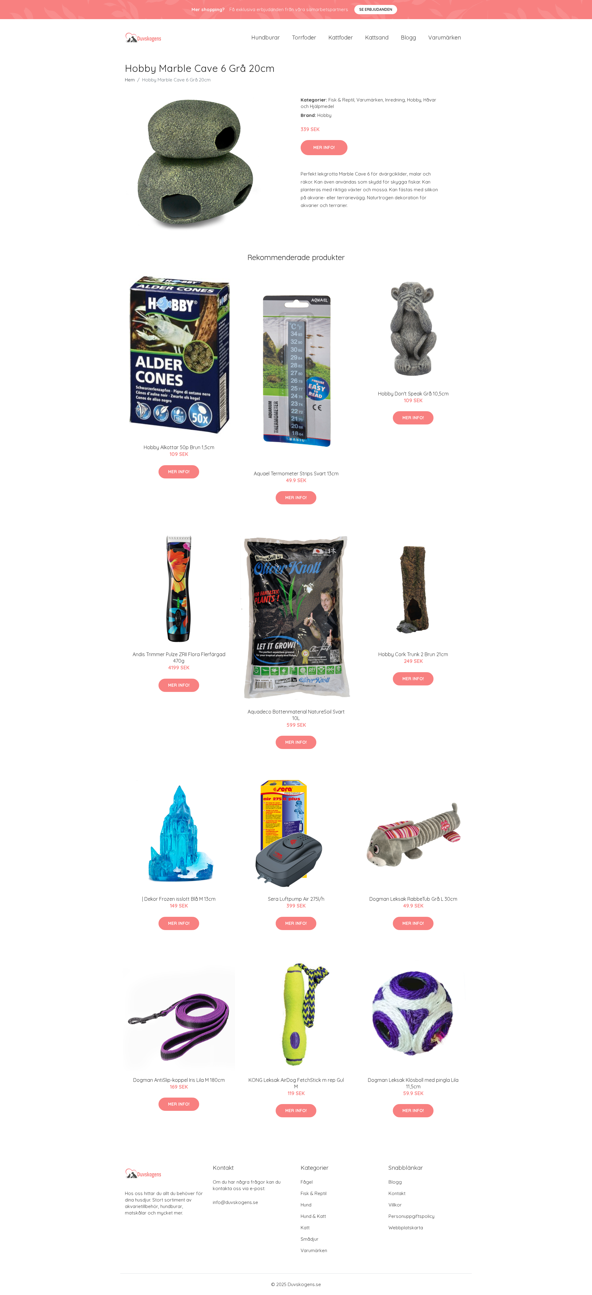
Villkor (395, 1205)
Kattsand (376, 37)
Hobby (414, 100)
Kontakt (396, 1193)
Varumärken (444, 37)
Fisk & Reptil (341, 100)
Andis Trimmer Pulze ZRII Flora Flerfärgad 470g (179, 657)
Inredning (395, 100)
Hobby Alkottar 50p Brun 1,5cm (179, 447)
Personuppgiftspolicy (411, 1216)
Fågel (307, 1182)
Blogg (408, 37)
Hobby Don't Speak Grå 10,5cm (413, 394)
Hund (306, 1205)
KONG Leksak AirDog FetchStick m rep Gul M (296, 1083)
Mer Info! (324, 147)
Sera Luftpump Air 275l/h (296, 899)
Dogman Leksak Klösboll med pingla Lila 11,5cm (413, 1083)
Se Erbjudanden (375, 9)
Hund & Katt (313, 1216)
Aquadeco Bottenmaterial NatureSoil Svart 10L (296, 715)
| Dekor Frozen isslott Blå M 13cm (179, 899)
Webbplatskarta (405, 1228)
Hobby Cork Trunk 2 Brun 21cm (413, 654)
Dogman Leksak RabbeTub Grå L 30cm (413, 899)
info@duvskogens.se (235, 1202)
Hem (130, 80)
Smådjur (310, 1239)
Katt (305, 1228)
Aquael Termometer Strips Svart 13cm (296, 473)
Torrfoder (304, 37)
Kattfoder (340, 37)
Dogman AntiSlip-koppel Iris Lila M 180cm (179, 1080)
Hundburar (265, 37)
